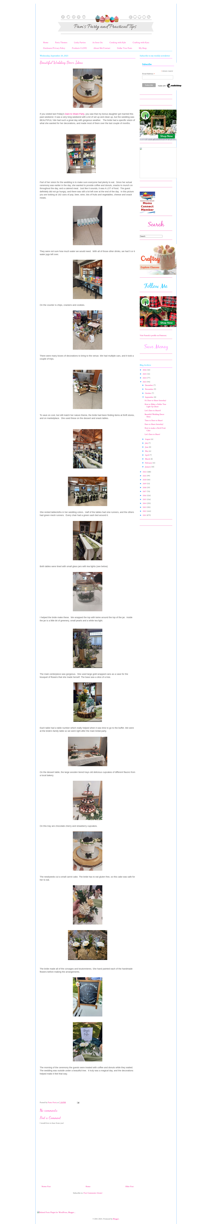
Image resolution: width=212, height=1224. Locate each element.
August (148, 439)
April (147, 455)
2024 (145, 378)
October (148, 393)
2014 (145, 503)
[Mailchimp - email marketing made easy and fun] (169, 88)
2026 (145, 370)
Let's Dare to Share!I (153, 410)
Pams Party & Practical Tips (45, 10)
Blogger (116, 1219)
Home (45, 42)
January (148, 467)
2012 (145, 511)
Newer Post (46, 1186)
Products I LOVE (79, 48)
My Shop (143, 48)
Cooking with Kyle (117, 42)
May (147, 451)
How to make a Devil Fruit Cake (155, 429)
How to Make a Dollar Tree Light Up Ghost (155, 405)
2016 (145, 495)
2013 (145, 507)
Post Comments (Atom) (93, 1193)
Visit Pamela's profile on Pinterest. (153, 335)
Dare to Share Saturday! (154, 424)
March (148, 459)
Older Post (129, 1186)
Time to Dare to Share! (154, 420)
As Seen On (97, 42)
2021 (145, 476)
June (147, 447)
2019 (145, 483)
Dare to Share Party (74, 114)
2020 (145, 479)
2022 (145, 472)
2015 (145, 499)
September (149, 397)
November (149, 389)
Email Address (148, 74)
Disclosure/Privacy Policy (54, 48)
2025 (145, 374)
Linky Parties (80, 42)
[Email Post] (78, 1102)
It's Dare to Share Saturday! (155, 400)
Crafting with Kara (141, 42)
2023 (145, 382)
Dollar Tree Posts (124, 48)
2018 (145, 487)
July (146, 443)
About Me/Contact (101, 48)
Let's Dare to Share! (152, 434)
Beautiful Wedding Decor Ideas (154, 415)
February (148, 463)
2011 (145, 515)
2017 (145, 491)
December (149, 385)
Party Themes (61, 42)
